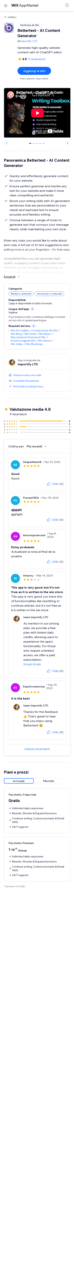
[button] (32, 309)
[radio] (19, 781)
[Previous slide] (6, 143)
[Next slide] (67, 143)
